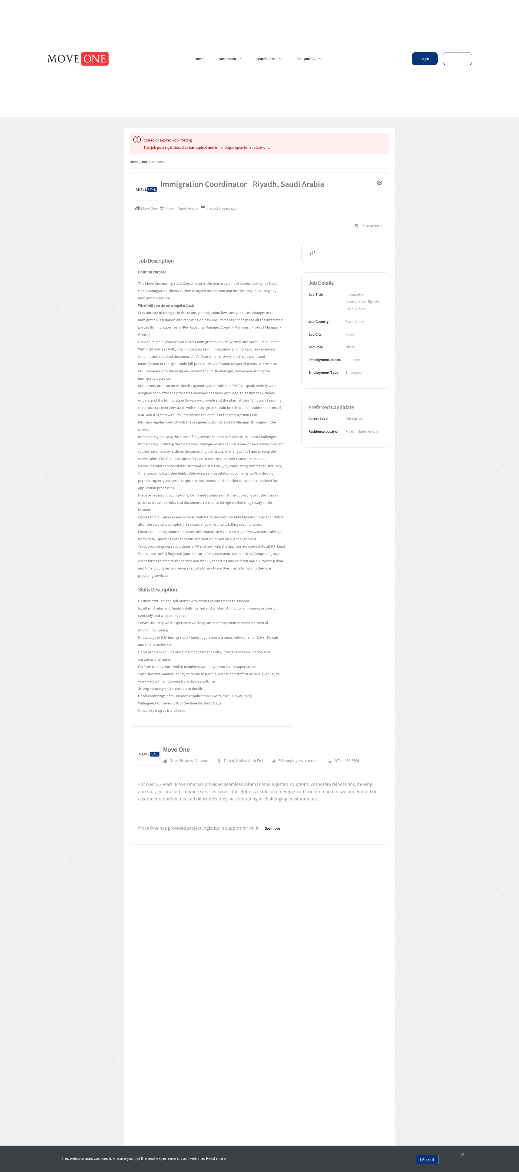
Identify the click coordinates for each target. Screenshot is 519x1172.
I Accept (427, 1159)
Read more (216, 1158)
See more (272, 828)
